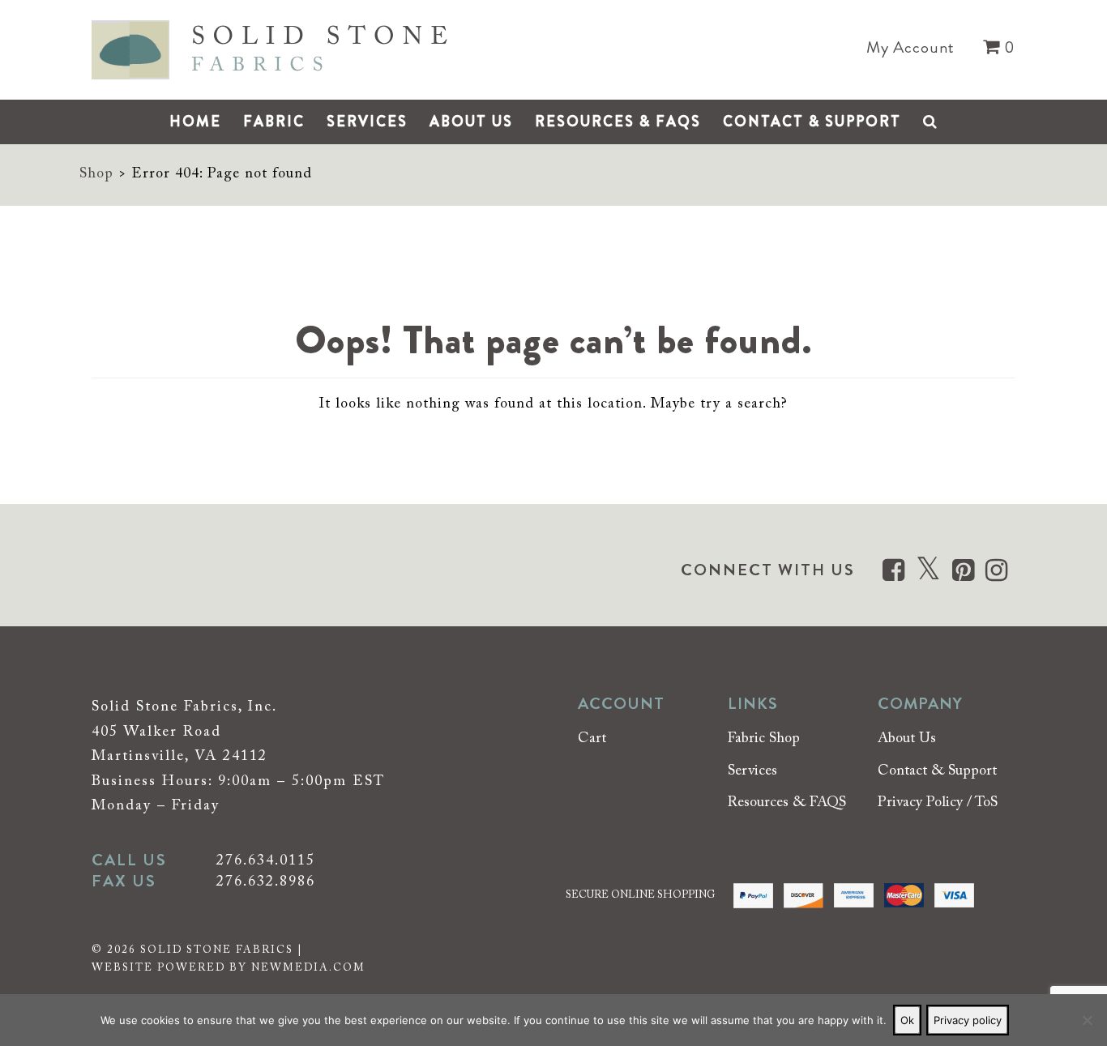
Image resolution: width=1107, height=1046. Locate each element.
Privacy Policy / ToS (938, 803)
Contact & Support (812, 121)
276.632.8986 (265, 882)
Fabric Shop (764, 739)
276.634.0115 (265, 861)
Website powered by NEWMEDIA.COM (228, 968)
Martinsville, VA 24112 (179, 756)
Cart (592, 739)
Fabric (274, 121)
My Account (910, 47)
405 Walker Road (156, 732)
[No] (1087, 1020)
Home (195, 121)
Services (367, 121)
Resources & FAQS (618, 121)
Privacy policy (968, 1020)
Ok (907, 1020)
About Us (471, 121)
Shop (96, 174)
